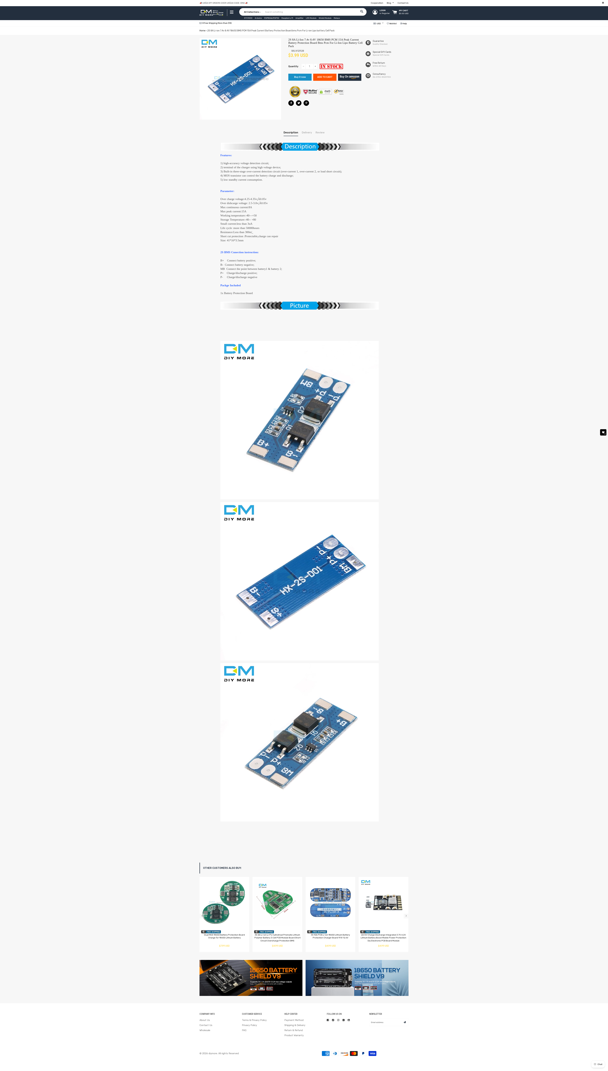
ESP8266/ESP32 (271, 18)
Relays (337, 18)
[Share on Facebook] (291, 103)
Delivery (307, 132)
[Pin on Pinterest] (306, 103)
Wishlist (393, 23)
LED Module (311, 18)
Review (320, 132)
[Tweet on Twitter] (298, 103)
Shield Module (325, 18)
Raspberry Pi (287, 18)
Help (404, 23)
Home (203, 30)
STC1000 (248, 18)
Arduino (258, 18)
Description (291, 132)
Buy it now (300, 77)
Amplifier (299, 18)
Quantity (293, 66)
